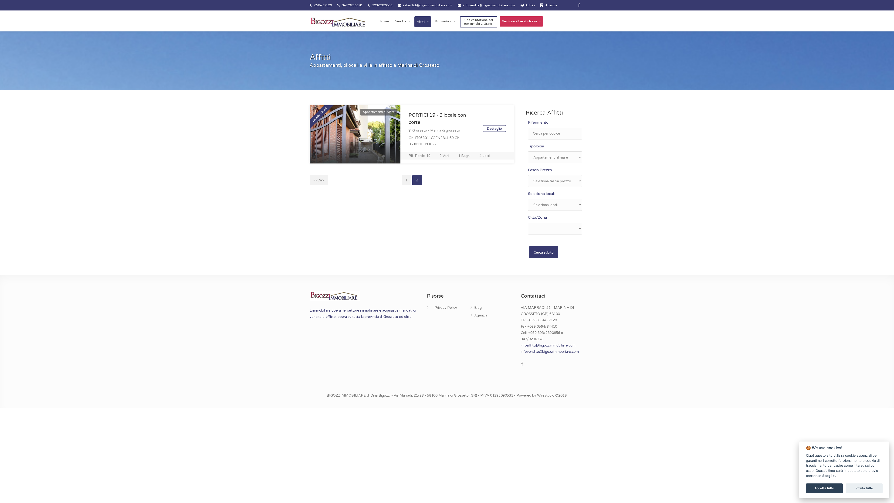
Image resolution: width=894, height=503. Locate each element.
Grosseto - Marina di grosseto (435, 130)
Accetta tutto (824, 488)
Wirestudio (545, 395)
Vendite (400, 21)
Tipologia (536, 146)
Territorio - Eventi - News (519, 21)
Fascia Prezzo (540, 170)
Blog (478, 308)
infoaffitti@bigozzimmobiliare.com (427, 5)
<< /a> (318, 180)
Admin (530, 5)
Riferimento (538, 122)
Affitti (421, 22)
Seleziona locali (541, 193)
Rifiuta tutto (864, 488)
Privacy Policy (445, 308)
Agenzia (551, 5)
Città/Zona (537, 217)
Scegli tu (829, 476)
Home (384, 21)
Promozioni (443, 21)
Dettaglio (494, 128)
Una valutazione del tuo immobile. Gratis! (478, 22)
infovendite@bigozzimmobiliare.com (489, 5)
